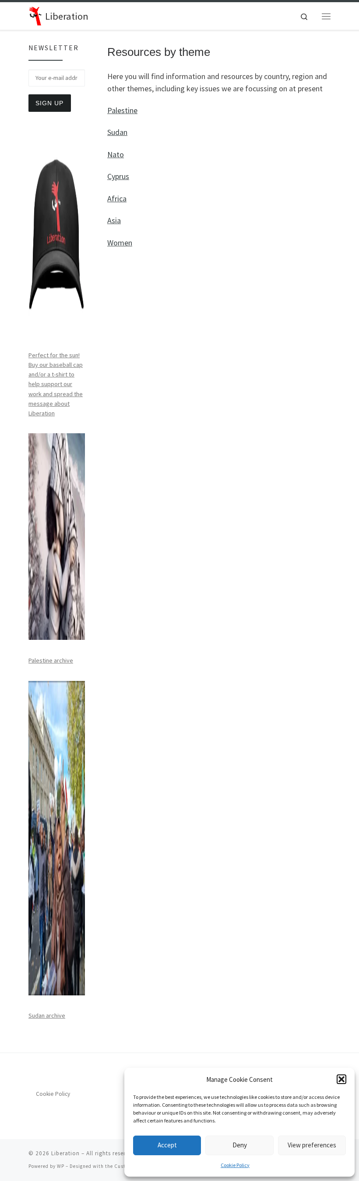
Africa (117, 198)
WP (60, 1166)
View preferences (312, 1145)
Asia (114, 220)
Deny (239, 1145)
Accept (167, 1145)
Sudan (117, 132)
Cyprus (118, 176)
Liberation (65, 1153)
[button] (341, 1079)
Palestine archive (50, 660)
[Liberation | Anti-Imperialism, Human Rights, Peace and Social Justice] (35, 15)
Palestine (122, 110)
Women (119, 243)
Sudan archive (46, 1015)
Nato (115, 154)
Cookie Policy (235, 1165)
